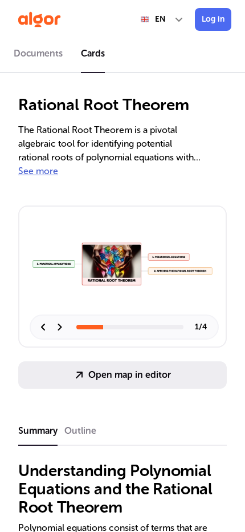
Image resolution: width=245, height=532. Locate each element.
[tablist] (122, 55)
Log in (213, 19)
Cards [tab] (93, 53)
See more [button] (38, 171)
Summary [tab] (38, 430)
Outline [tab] (80, 430)
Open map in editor (129, 374)
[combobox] (162, 19)
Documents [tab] (38, 53)
